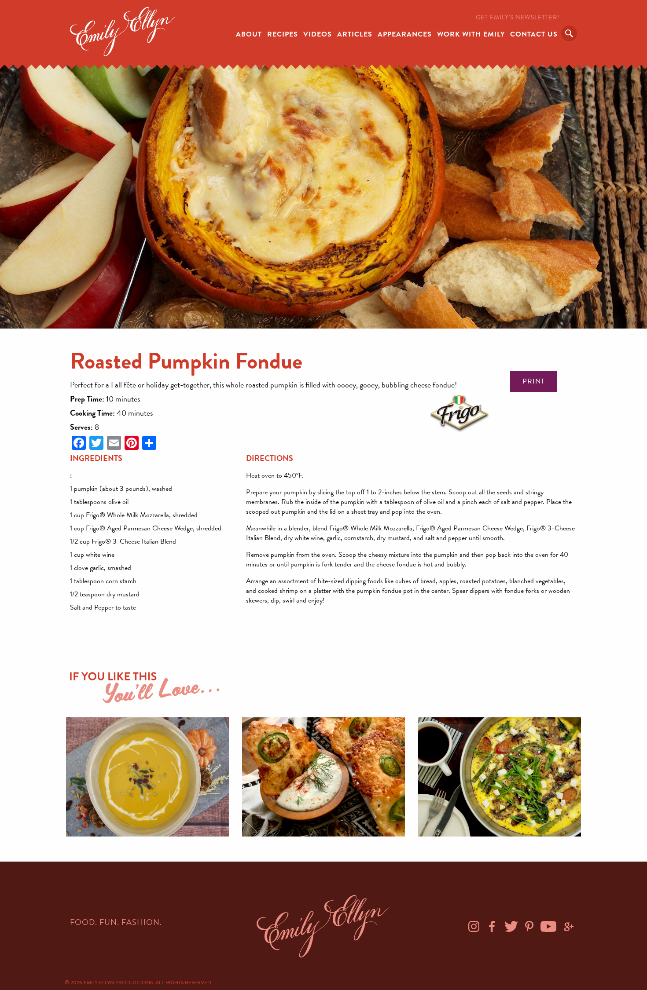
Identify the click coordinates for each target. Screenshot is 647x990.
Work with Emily (471, 34)
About (249, 34)
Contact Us (534, 34)
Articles (354, 34)
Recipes (282, 34)
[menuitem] (249, 33)
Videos (317, 34)
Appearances (405, 34)
